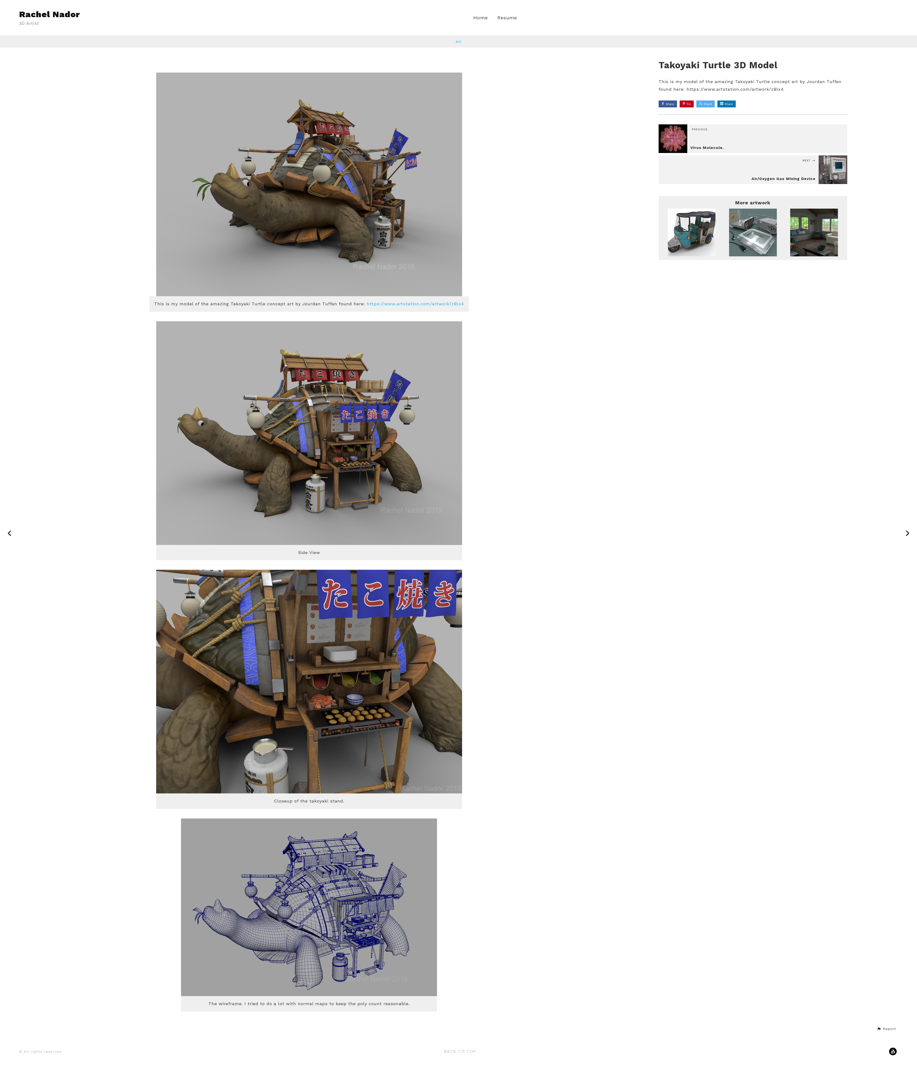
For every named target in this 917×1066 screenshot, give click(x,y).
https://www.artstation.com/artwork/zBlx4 (415, 303)
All (458, 41)
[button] (886, 1029)
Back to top (460, 1051)
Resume (507, 18)
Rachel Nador (49, 14)
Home (480, 18)
